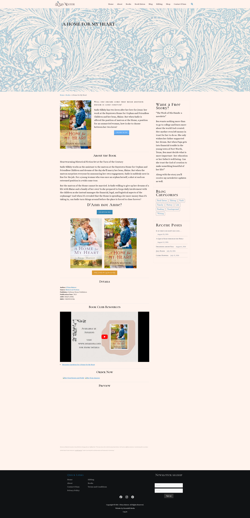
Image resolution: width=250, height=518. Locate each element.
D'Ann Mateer (71, 287)
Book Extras (162, 201)
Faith (181, 201)
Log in (125, 512)
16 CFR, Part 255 (78, 450)
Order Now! (121, 132)
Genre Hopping (162, 255)
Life (177, 205)
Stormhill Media (129, 508)
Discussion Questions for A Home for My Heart (78, 365)
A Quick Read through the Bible (169, 238)
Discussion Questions (104, 273)
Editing (173, 201)
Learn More (104, 212)
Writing (160, 214)
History (169, 205)
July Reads (160, 251)
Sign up (168, 496)
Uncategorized (173, 209)
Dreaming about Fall (165, 246)
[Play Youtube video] (104, 337)
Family (160, 205)
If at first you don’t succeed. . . (168, 231)
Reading (160, 209)
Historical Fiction (72, 290)
